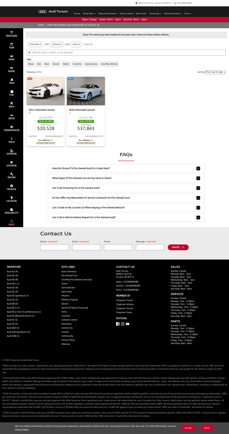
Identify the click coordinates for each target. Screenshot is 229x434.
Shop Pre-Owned (107, 14)
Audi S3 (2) (12, 320)
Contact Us (66, 328)
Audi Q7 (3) (12, 300)
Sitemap (65, 344)
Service (65, 304)
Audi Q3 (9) (12, 288)
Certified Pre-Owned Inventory (76, 280)
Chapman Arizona (125, 304)
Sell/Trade (141, 14)
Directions (66, 324)
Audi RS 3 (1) (13, 308)
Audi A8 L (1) (13, 284)
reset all (88, 44)
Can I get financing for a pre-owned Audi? (76, 188)
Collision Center (69, 320)
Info (186, 14)
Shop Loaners (127, 14)
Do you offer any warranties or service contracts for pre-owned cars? (91, 198)
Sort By (200, 72)
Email (80, 242)
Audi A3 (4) (12, 272)
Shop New (88, 14)
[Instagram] (122, 324)
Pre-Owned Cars (69, 276)
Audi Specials (68, 288)
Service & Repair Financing (74, 308)
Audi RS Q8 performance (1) (21, 316)
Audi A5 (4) (12, 276)
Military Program (69, 300)
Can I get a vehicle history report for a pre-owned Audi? (84, 217)
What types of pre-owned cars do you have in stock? (82, 178)
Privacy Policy (68, 340)
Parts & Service (172, 14)
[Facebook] (118, 324)
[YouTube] (127, 324)
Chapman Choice (124, 300)
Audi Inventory (68, 272)
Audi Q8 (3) (12, 304)
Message (146, 242)
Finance (65, 296)
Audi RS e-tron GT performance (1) (24, 312)
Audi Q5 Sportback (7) (18, 296)
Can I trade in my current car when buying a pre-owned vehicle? (88, 208)
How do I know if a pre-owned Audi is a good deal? (81, 168)
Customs (65, 316)
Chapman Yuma (124, 313)
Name (49, 242)
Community (67, 336)
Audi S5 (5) (12, 324)
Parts (64, 312)
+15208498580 (130, 282)
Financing (154, 14)
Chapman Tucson (124, 309)
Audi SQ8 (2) (13, 336)
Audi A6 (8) (12, 280)
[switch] (31, 64)
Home (77, 14)
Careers (65, 332)
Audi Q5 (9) (12, 292)
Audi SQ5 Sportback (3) (18, 332)
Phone (107, 242)
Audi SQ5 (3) (13, 328)
